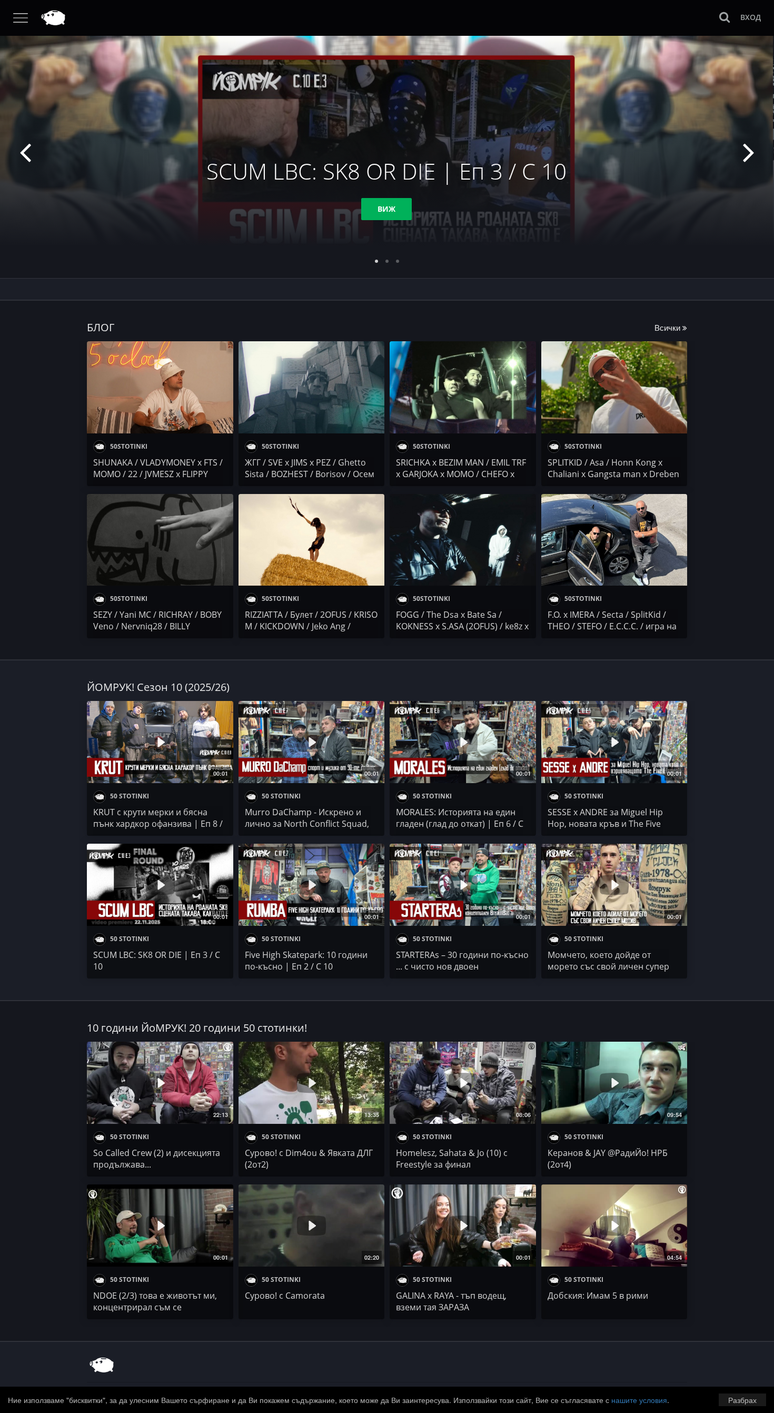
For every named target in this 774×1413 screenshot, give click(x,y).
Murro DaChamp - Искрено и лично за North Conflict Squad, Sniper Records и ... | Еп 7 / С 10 (308, 823)
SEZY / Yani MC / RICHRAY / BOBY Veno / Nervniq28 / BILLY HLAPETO (157, 626)
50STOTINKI (127, 446)
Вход (750, 17)
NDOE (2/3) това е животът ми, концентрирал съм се (155, 1301)
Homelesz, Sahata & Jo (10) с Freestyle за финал (452, 1158)
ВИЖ (386, 209)
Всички (668, 327)
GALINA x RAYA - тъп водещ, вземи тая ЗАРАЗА (451, 1301)
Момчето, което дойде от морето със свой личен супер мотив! (608, 966)
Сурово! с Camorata (285, 1295)
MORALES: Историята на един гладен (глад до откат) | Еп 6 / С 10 (459, 823)
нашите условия (639, 1400)
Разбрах (742, 1400)
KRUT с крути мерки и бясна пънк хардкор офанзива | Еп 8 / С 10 (158, 823)
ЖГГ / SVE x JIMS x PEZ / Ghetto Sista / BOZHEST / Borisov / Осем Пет (309, 474)
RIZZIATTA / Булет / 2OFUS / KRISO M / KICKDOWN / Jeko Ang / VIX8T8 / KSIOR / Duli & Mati (311, 626)
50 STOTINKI (128, 796)
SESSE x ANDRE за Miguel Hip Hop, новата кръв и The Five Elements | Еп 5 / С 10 (605, 823)
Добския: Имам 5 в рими (598, 1295)
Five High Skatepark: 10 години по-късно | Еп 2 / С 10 (306, 960)
